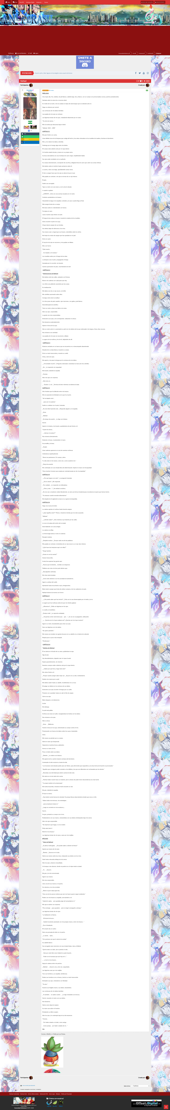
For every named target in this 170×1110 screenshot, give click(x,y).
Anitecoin (39, 2)
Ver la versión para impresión (28, 1085)
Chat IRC (21, 2)
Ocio (134, 53)
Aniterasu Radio (30, 2)
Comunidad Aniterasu (123, 53)
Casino (46, 2)
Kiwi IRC (55, 1106)
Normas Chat (23, 1094)
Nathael (159, 53)
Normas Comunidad (14, 1094)
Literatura (141, 53)
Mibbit (61, 1106)
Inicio (8, 2)
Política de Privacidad (66, 1094)
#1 (147, 90)
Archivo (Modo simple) (33, 1094)
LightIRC (49, 1106)
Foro (16, 2)
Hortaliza (29, 90)
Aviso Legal (52, 1094)
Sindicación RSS (44, 1094)
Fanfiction (150, 53)
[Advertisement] (85, 38)
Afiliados (58, 1094)
